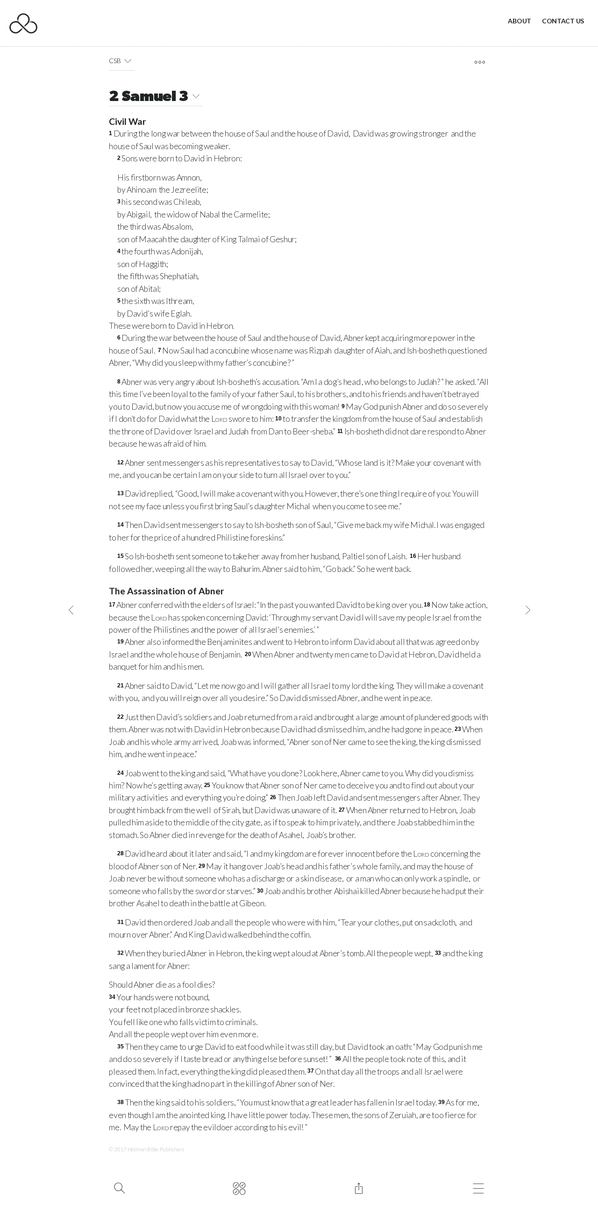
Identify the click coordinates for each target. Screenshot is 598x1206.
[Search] (119, 1187)
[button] (128, 61)
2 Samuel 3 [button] (149, 97)
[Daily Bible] (239, 1187)
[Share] (358, 1187)
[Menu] (478, 1187)
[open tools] (479, 62)
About (519, 21)
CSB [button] (115, 61)
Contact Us (563, 21)
